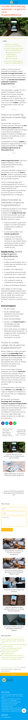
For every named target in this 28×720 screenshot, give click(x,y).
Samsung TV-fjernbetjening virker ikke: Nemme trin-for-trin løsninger (11, 699)
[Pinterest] (10, 423)
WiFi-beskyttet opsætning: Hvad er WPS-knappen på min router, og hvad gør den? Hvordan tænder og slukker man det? (13, 657)
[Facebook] (3, 423)
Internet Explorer (12, 58)
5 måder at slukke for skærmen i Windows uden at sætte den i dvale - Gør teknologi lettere (12, 641)
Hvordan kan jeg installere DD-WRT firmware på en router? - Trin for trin (20, 432)
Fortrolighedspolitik (6, 717)
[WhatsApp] (14, 423)
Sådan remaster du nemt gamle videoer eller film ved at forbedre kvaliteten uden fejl (7, 432)
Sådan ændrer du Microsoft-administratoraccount (8, 705)
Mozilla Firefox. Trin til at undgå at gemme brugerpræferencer (13, 54)
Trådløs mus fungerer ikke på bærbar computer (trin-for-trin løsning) (11, 702)
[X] (7, 423)
